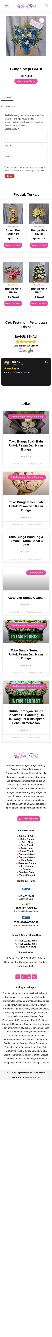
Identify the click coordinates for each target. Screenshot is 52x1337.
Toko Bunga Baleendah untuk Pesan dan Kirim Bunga (26, 506)
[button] (6, 6)
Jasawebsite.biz (32, 1077)
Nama (8, 146)
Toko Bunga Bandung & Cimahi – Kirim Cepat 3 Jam (26, 541)
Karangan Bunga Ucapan (26, 597)
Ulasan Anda (12, 129)
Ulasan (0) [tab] (7, 97)
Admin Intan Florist (26, 81)
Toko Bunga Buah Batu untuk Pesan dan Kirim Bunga (26, 445)
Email (8, 157)
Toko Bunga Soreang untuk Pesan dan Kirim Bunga (26, 654)
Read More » (26, 456)
